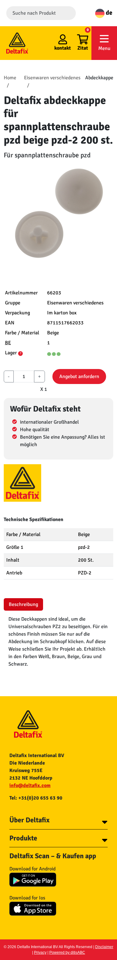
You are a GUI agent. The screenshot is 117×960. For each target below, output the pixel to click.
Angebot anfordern (79, 376)
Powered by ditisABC (67, 952)
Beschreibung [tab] (23, 604)
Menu (104, 48)
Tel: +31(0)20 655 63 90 (35, 798)
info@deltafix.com (30, 785)
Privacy (40, 952)
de (108, 13)
